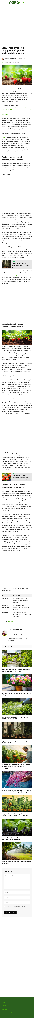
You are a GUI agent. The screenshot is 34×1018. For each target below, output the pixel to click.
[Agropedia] (17, 3)
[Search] (31, 2)
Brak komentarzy (7, 62)
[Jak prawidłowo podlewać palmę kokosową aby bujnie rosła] (17, 850)
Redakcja (4, 1005)
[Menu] (3, 2)
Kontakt (4, 1002)
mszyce (17, 500)
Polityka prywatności (7, 1013)
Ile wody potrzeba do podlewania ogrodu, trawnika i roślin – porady (15, 718)
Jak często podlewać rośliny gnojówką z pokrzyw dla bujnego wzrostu (14, 838)
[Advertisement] (17, 27)
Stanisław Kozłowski (11, 58)
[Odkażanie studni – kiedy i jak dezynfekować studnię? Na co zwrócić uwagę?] (17, 658)
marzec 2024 (10, 621)
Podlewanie (5, 9)
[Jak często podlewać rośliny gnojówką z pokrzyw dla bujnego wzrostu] (17, 827)
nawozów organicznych (16, 275)
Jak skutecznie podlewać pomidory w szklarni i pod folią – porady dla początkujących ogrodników (16, 766)
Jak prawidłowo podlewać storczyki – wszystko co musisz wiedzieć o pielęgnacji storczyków (17, 791)
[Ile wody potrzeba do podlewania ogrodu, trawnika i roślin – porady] (17, 706)
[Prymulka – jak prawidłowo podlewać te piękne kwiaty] (17, 682)
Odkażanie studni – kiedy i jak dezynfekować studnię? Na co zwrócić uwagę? (16, 670)
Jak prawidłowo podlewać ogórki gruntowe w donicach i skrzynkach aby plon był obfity (16, 814)
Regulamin (4, 1009)
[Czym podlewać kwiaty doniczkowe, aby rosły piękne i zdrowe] (17, 730)
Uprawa (4, 137)
